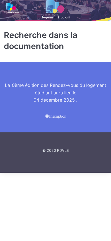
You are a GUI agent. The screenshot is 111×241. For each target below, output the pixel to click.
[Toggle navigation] (104, 8)
